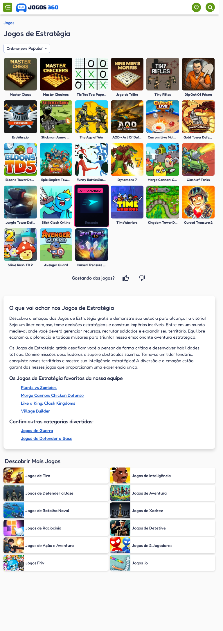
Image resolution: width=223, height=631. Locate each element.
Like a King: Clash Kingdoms (48, 403)
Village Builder (35, 411)
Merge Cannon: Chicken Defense (52, 395)
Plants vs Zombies (39, 387)
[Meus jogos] (196, 7)
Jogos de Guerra (37, 430)
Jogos (8, 22)
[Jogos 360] (37, 7)
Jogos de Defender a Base (46, 438)
